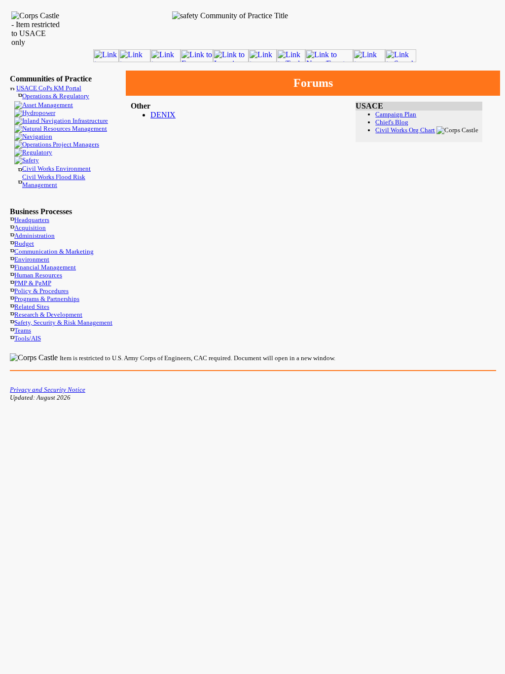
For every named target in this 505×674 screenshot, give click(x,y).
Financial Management (45, 267)
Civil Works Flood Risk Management (53, 180)
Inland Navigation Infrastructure (65, 120)
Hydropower (38, 112)
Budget (24, 243)
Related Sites (31, 306)
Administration (34, 235)
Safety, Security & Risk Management (63, 322)
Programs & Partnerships (46, 298)
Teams (22, 330)
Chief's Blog (391, 122)
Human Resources (38, 275)
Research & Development (48, 314)
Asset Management (47, 105)
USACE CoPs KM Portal (48, 88)
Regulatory (37, 152)
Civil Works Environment (56, 168)
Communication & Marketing (54, 251)
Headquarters (31, 220)
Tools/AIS (27, 338)
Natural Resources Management (64, 128)
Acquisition (30, 227)
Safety (30, 160)
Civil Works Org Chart (405, 130)
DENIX (163, 115)
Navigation (37, 136)
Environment (31, 259)
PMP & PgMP (32, 283)
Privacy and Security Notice (47, 389)
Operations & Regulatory (55, 96)
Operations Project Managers (60, 144)
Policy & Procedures (41, 291)
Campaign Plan (395, 114)
